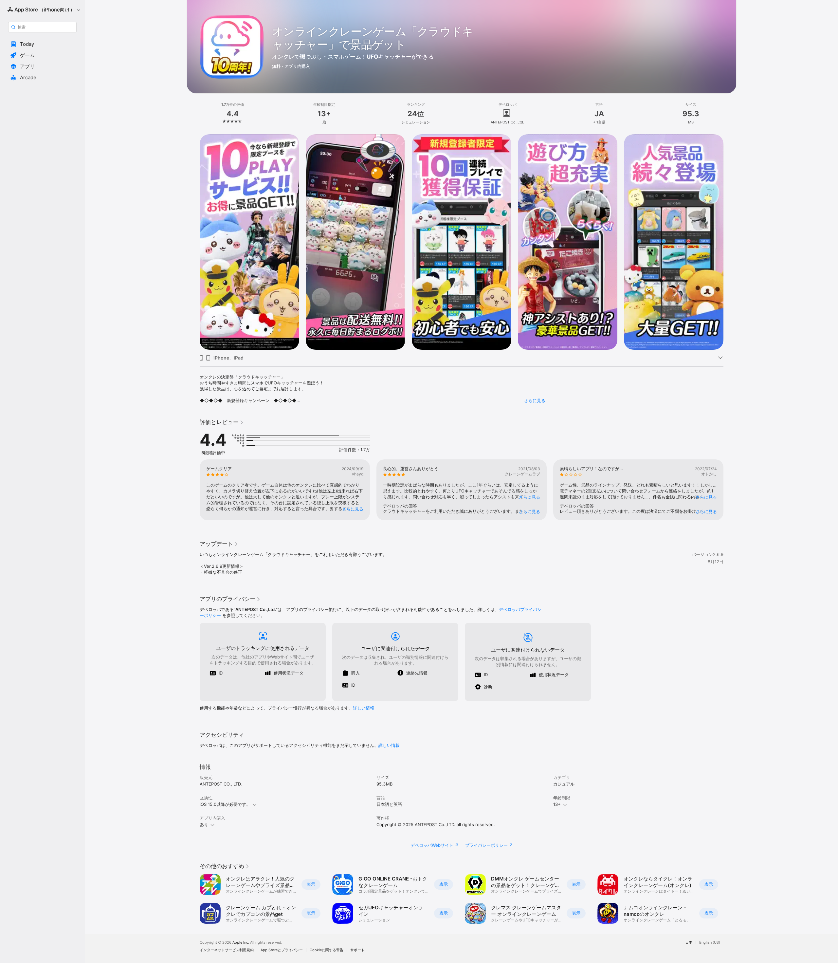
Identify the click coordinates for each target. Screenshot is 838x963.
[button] (42, 44)
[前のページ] (193, 241)
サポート (357, 950)
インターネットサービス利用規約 (227, 950)
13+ (557, 804)
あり (204, 824)
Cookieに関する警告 (326, 950)
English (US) (709, 942)
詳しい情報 (363, 708)
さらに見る (534, 400)
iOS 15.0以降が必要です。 (225, 804)
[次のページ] (730, 241)
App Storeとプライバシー (282, 950)
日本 (688, 942)
